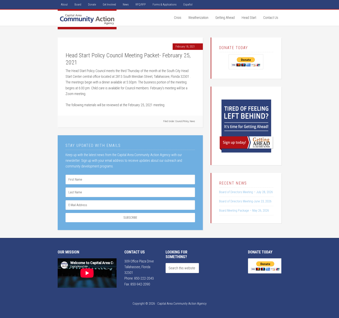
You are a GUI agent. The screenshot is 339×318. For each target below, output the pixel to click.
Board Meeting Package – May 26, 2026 (244, 210)
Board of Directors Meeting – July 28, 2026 (246, 192)
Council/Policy (182, 121)
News (192, 121)
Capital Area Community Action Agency (87, 19)
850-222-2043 (144, 278)
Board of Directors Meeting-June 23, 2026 (245, 201)
